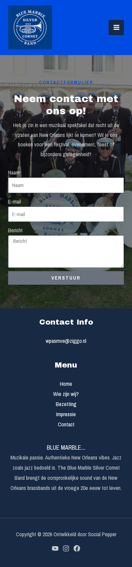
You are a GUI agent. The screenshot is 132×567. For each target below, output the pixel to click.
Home (66, 383)
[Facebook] (76, 548)
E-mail (14, 201)
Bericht (15, 230)
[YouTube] (55, 548)
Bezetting (66, 404)
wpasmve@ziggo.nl (66, 341)
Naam (14, 172)
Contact (66, 424)
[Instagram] (66, 548)
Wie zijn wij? (66, 394)
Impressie (66, 414)
